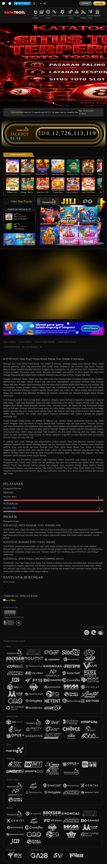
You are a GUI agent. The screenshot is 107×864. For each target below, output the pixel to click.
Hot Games (35, 17)
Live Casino (48, 17)
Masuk (85, 3)
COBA (51, 213)
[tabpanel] (53, 64)
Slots (41, 16)
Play (15, 138)
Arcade (76, 16)
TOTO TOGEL (26, 342)
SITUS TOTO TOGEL (67, 342)
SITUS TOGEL (9, 342)
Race (54, 16)
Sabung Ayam (89, 17)
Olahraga (62, 16)
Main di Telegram (23, 3)
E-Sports (83, 17)
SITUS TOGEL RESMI (44, 342)
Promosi (97, 16)
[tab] (49, 201)
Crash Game (70, 17)
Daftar (99, 3)
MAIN (14, 166)
